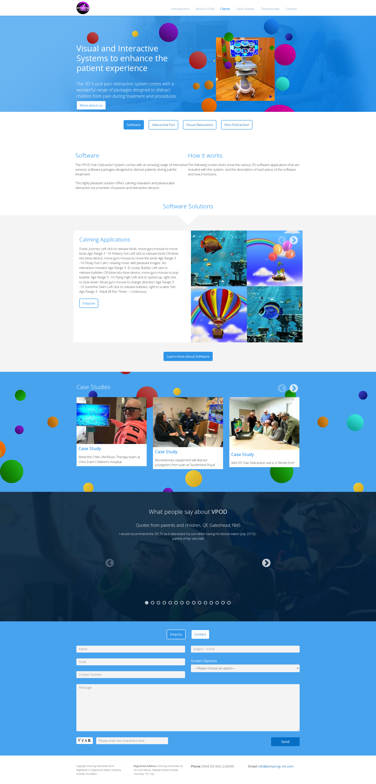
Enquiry (176, 634)
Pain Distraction (236, 124)
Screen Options (204, 660)
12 (211, 602)
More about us (91, 105)
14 (223, 602)
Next (294, 240)
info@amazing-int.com (275, 766)
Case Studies (245, 9)
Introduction (180, 9)
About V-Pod (205, 9)
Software (134, 124)
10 (199, 602)
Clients (225, 9)
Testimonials (269, 9)
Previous (282, 240)
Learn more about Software (188, 356)
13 (217, 602)
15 (229, 602)
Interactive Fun (163, 124)
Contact (291, 9)
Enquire (89, 303)
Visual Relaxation (199, 124)
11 (205, 602)
